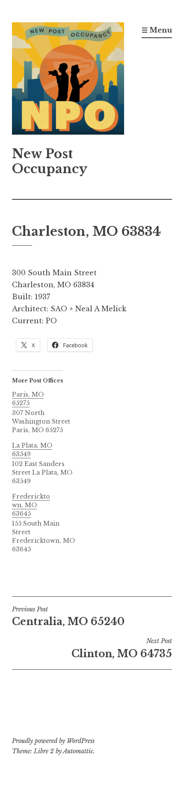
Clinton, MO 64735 (121, 648)
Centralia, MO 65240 (68, 616)
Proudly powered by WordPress (53, 741)
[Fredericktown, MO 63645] (50, 522)
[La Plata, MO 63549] (50, 463)
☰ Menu (157, 30)
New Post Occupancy (49, 161)
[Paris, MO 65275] (50, 412)
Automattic (78, 751)
